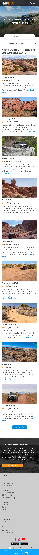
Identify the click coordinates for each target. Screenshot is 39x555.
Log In (4, 522)
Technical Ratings (7, 483)
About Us (5, 504)
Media (4, 515)
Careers (4, 512)
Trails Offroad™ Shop (8, 498)
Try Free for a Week (12, 465)
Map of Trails (6, 480)
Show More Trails (19, 427)
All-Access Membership (9, 492)
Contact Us (5, 507)
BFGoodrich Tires (7, 533)
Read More (32, 132)
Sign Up (4, 524)
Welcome (5, 478)
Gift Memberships (7, 495)
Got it (26, 553)
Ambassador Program (9, 527)
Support (4, 510)
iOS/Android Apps (7, 486)
